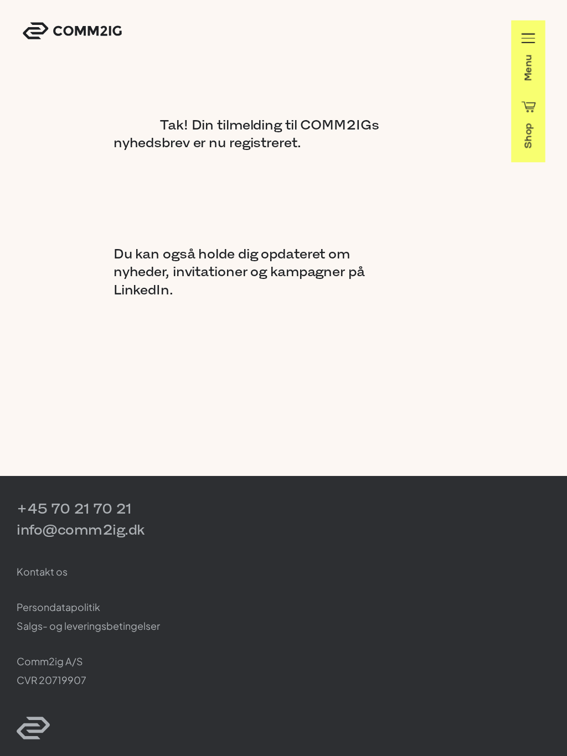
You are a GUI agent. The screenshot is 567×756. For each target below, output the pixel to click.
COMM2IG (72, 30)
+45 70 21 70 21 (74, 508)
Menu (528, 67)
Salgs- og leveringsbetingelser (88, 625)
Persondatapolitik (58, 606)
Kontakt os (42, 571)
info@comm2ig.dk (81, 529)
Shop (528, 135)
